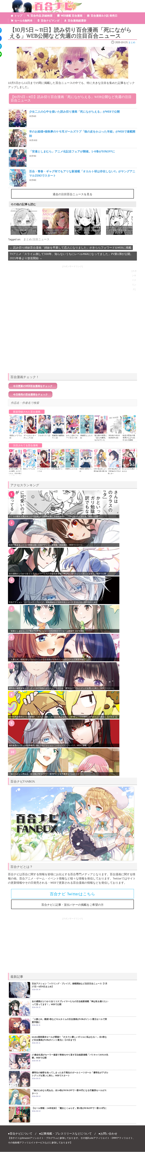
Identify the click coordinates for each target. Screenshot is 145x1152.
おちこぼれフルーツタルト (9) (72, 436)
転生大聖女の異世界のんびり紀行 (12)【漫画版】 (129, 438)
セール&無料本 (23, 20)
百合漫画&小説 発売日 (104, 15)
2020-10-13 (121, 42)
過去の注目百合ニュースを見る (72, 194)
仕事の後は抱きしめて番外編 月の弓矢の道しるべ (114, 471)
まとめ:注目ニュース (36, 239)
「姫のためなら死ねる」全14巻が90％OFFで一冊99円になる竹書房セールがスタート (46, 774)
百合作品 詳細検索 (42, 15)
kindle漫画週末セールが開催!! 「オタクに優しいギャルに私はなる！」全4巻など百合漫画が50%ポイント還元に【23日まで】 (63, 716)
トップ (18, 15)
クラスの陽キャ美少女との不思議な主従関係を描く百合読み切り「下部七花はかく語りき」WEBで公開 (53, 516)
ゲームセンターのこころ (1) (30, 436)
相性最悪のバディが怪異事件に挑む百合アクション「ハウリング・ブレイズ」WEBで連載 (48, 745)
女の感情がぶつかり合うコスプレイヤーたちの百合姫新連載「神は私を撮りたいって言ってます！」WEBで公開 (57, 573)
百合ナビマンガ (50, 20)
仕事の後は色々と (57, 469)
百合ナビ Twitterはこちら (72, 893)
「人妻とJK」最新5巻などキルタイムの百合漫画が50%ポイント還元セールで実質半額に (47, 659)
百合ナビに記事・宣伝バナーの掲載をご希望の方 (72, 904)
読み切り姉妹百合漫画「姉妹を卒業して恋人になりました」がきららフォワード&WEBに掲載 (70, 247)
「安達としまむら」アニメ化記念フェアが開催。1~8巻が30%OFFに (72, 151)
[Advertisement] (72, 345)
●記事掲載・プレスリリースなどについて (65, 1133)
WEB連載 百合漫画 (71, 15)
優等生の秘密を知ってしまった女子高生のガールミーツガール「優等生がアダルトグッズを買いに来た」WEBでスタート (61, 688)
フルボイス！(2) (44, 435)
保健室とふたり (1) (71, 469)
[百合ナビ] (45, 2)
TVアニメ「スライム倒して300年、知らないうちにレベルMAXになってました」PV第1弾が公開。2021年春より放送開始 (71, 256)
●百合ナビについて (20, 1133)
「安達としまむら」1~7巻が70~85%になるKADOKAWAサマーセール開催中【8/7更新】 (47, 631)
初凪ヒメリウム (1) (29, 469)
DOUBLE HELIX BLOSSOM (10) (114, 436)
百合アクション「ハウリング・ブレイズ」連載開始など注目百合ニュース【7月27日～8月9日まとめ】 (53, 602)
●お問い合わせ (107, 1133)
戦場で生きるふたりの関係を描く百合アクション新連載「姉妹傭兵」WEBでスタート (46, 545)
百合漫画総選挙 (77, 20)
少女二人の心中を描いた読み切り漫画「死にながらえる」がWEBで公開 (74, 111)
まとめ (131, 42)
